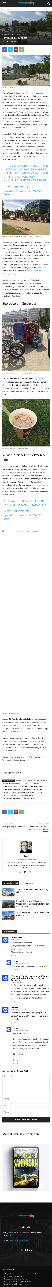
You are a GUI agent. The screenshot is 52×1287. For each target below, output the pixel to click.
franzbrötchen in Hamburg (12, 783)
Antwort (13, 955)
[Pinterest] (16, 49)
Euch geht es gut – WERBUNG (14, 827)
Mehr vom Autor (27, 883)
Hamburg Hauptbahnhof (12, 789)
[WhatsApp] (21, 49)
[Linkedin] (26, 871)
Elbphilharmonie (29, 781)
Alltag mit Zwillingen (13, 9)
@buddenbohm (22, 165)
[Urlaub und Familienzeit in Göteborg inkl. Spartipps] (8, 892)
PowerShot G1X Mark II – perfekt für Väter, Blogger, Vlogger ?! (39, 829)
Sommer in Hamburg (11, 795)
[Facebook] (4, 49)
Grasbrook (35, 783)
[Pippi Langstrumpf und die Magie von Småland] (8, 915)
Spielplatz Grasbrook (27, 795)
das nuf (18, 781)
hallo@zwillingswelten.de (18, 1240)
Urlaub (25, 34)
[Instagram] (21, 871)
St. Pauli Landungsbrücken (12, 798)
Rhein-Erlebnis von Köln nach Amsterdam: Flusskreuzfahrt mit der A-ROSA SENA (32, 904)
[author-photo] (26, 853)
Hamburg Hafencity (36, 786)
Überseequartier (29, 798)
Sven (6, 41)
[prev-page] (3, 924)
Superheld (38, 379)
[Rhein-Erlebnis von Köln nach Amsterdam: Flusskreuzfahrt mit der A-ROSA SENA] (8, 904)
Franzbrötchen (42, 781)
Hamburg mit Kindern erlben (32, 789)
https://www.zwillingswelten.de (26, 859)
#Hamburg (11, 180)
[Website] (31, 871)
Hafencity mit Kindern (11, 786)
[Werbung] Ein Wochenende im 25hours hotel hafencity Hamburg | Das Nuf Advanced (29, 978)
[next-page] (7, 924)
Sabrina (14, 1008)
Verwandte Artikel (11, 883)
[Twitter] (10, 49)
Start (2, 9)
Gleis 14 (26, 783)
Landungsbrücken (10, 792)
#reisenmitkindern (32, 180)
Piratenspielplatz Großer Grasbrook (30, 792)
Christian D (16, 938)
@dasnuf (24, 472)
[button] (16, 1279)
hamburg (24, 786)
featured (18, 34)
